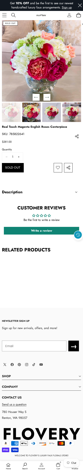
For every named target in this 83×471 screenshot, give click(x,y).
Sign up (67, 7)
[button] (78, 15)
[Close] (80, 5)
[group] (11, 112)
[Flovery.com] (41, 15)
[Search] (13, 15)
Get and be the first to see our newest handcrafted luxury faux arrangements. (41, 5)
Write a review (41, 230)
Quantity (7, 149)
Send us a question (14, 404)
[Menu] (4, 15)
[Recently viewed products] (78, 235)
